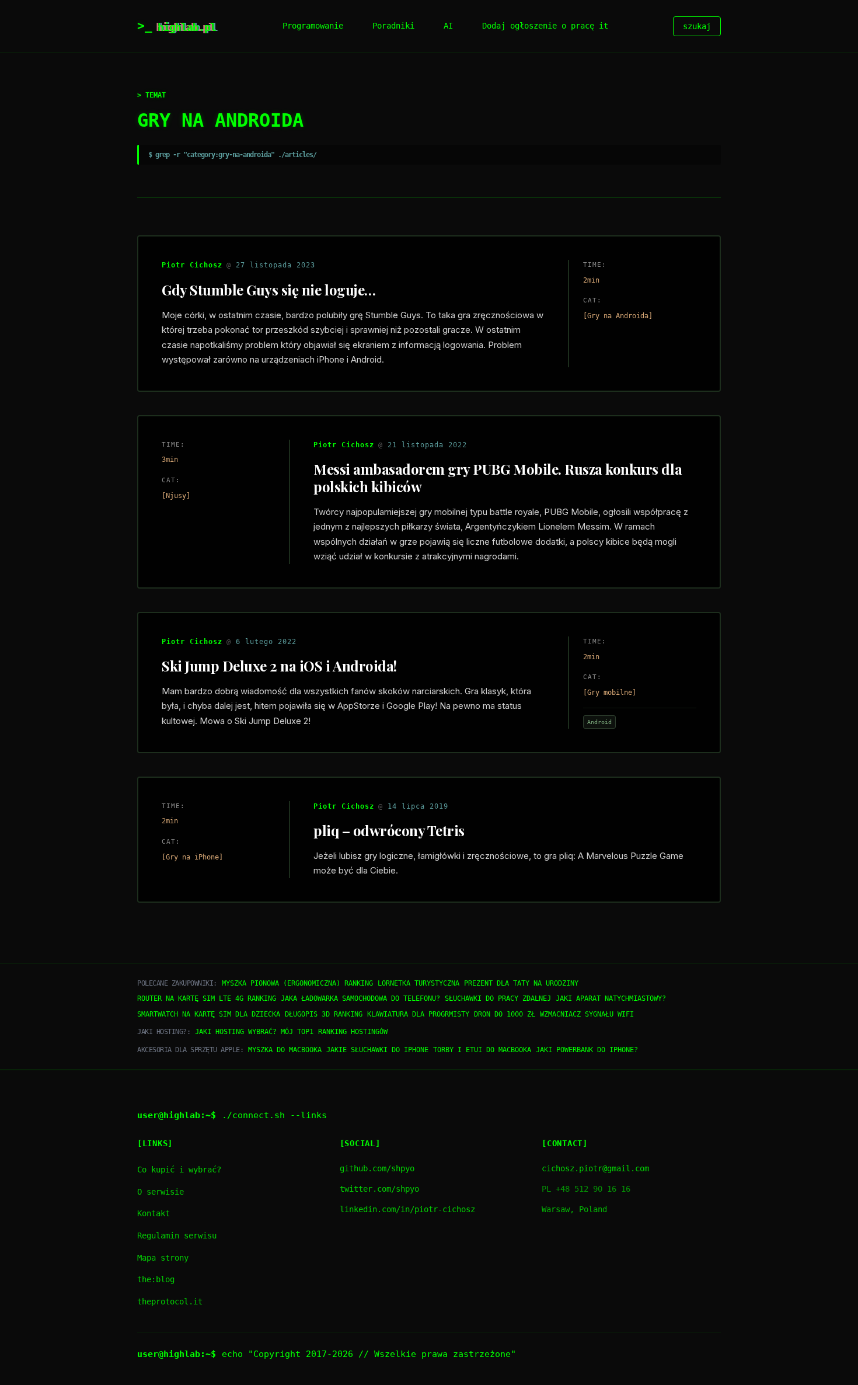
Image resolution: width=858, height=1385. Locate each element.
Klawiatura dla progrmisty (418, 1014)
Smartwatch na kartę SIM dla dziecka (208, 1014)
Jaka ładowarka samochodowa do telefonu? (360, 998)
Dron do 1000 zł (504, 1014)
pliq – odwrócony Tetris (389, 830)
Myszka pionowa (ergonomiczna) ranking (297, 983)
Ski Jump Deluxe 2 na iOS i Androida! (279, 665)
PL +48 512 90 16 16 (586, 1188)
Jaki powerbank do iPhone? (587, 1050)
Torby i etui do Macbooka (482, 1050)
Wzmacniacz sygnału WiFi (587, 1014)
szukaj (697, 26)
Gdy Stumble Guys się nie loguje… (269, 289)
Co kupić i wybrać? (179, 1169)
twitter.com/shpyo (379, 1188)
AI (448, 25)
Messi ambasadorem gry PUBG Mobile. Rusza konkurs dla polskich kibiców (497, 478)
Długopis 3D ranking (323, 1014)
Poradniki (393, 25)
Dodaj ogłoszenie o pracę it (545, 25)
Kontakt (153, 1213)
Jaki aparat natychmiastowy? (611, 998)
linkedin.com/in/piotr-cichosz (407, 1209)
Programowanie (312, 25)
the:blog (156, 1279)
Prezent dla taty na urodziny (521, 983)
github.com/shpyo (377, 1168)
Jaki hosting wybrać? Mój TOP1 (254, 1032)
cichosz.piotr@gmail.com (595, 1168)
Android (599, 721)
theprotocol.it (170, 1301)
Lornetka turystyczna (418, 983)
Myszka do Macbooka (285, 1050)
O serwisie (160, 1191)
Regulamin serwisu (177, 1235)
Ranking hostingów (353, 1032)
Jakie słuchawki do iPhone (377, 1050)
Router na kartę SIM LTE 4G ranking (206, 998)
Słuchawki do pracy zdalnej (498, 998)
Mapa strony (163, 1257)
